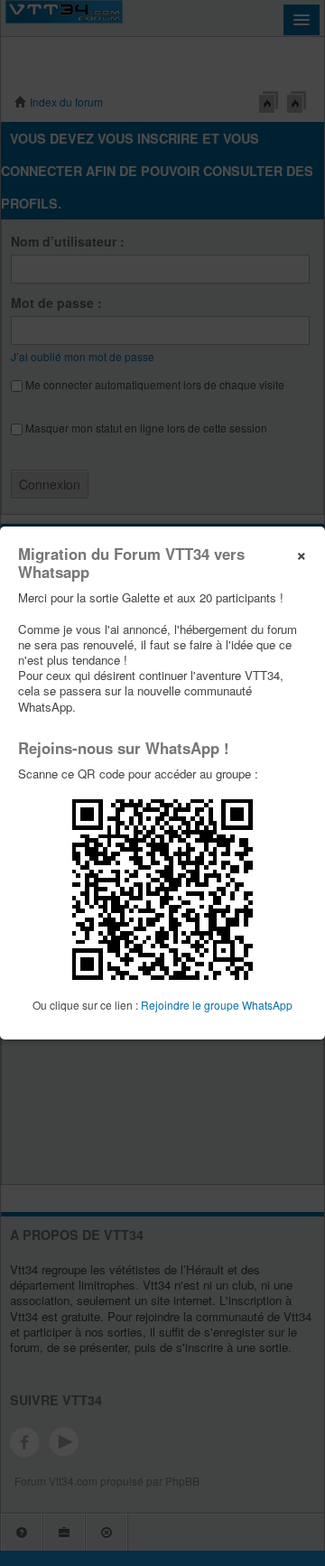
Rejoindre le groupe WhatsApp (216, 1004)
